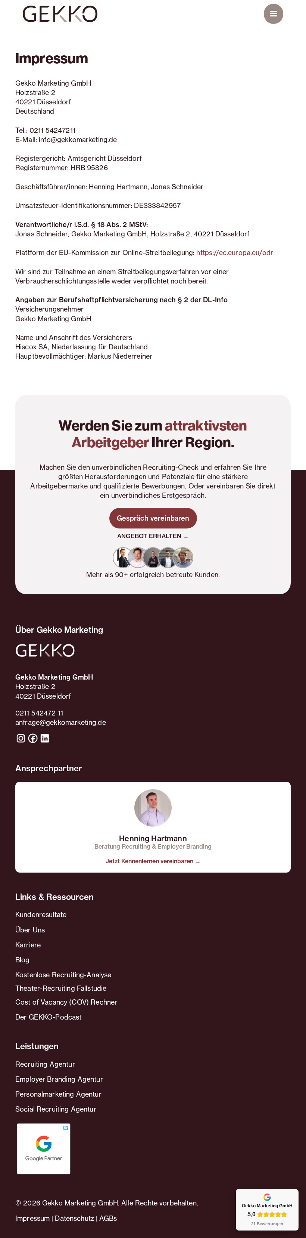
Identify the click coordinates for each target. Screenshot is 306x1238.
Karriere (28, 945)
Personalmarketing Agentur (58, 1094)
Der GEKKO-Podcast (48, 1017)
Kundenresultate (40, 914)
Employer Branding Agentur (59, 1079)
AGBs (108, 1218)
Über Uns (30, 930)
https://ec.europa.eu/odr (234, 252)
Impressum (32, 1218)
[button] (273, 14)
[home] (60, 14)
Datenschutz (74, 1218)
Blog (22, 960)
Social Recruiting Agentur (55, 1109)
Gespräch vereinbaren (153, 518)
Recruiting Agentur (45, 1064)
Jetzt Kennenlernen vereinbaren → (153, 861)
